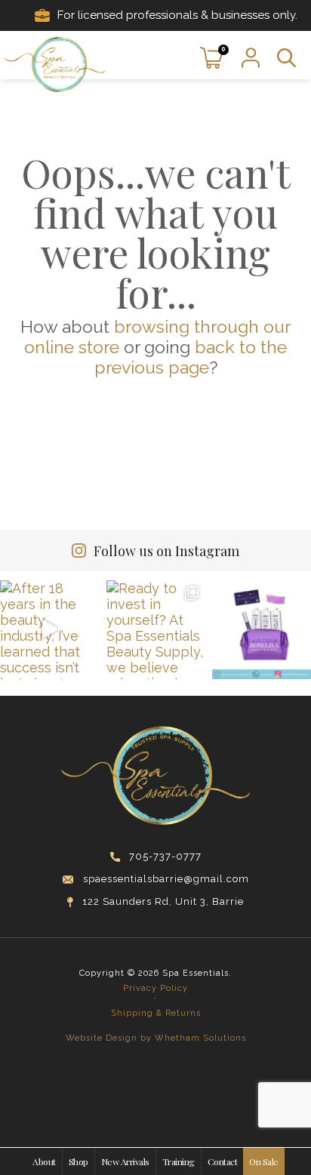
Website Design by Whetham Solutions (156, 1038)
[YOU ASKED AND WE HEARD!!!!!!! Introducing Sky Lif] (261, 629)
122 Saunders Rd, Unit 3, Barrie (163, 901)
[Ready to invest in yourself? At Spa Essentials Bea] (155, 629)
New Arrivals (125, 1161)
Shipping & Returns (156, 1013)
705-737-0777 (165, 856)
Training (178, 1161)
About (44, 1161)
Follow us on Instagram (166, 551)
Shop (78, 1161)
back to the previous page (191, 357)
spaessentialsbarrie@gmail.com (166, 878)
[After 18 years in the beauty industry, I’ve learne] (49, 629)
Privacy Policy (155, 988)
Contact (223, 1161)
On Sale (264, 1161)
